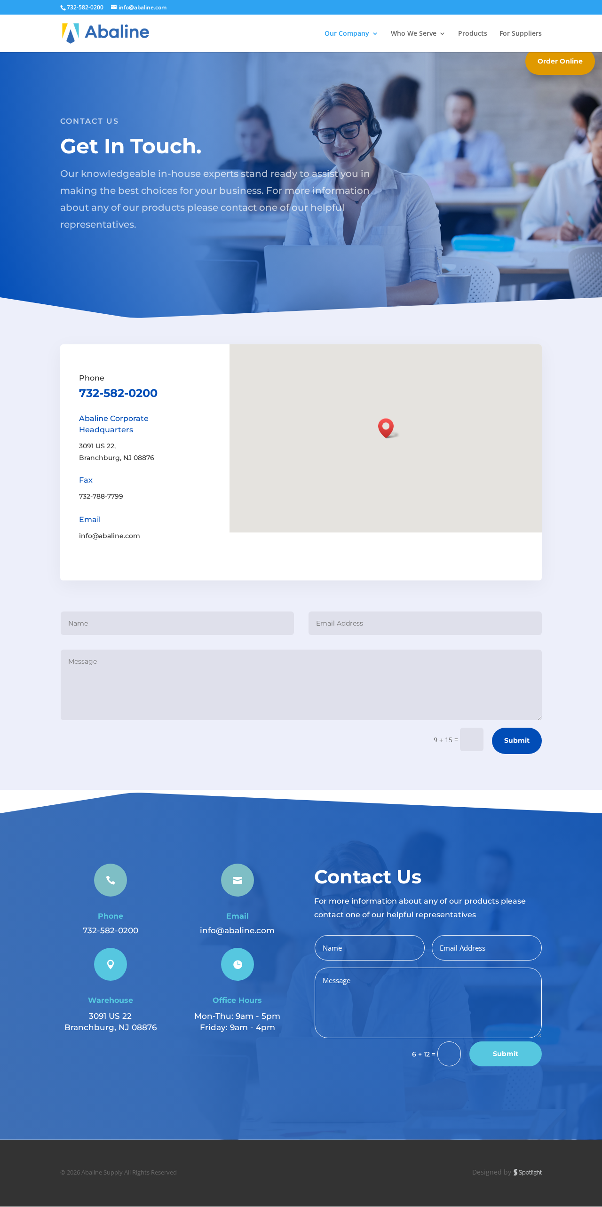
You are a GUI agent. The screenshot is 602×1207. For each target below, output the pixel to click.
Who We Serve (413, 34)
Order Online (560, 61)
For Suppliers (520, 34)
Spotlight (528, 1172)
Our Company (347, 34)
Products (472, 34)
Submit (517, 740)
